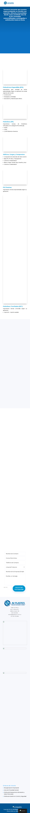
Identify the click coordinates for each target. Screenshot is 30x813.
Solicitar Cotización (19, 588)
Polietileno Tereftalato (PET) (13, 306)
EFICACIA (11, 343)
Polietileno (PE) (8, 122)
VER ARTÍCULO (10, 474)
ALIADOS (11, 387)
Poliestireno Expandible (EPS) (13, 87)
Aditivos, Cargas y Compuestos (14, 154)
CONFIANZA (12, 366)
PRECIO (10, 399)
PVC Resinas (7, 187)
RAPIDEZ (11, 375)
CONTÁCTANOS (10, 480)
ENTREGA (11, 353)
